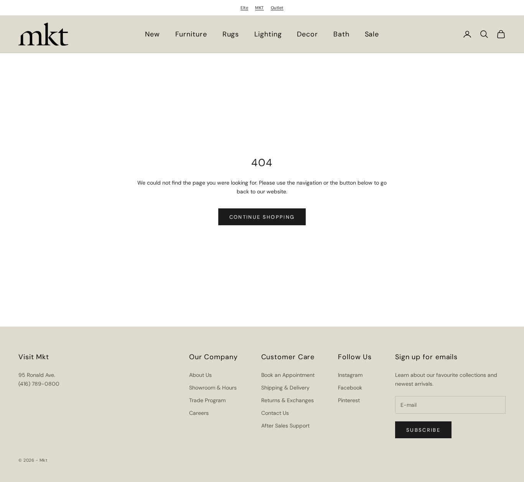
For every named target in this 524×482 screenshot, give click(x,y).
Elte (244, 7)
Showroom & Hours (213, 387)
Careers (199, 412)
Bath (341, 34)
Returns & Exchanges (287, 400)
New (152, 34)
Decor (307, 34)
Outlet (277, 7)
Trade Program (207, 400)
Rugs (230, 34)
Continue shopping (262, 217)
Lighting (268, 34)
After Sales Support (285, 425)
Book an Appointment (288, 374)
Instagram (350, 374)
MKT (259, 7)
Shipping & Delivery (285, 387)
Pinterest (349, 400)
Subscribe (423, 430)
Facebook (350, 387)
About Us (200, 374)
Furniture (191, 34)
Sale (372, 34)
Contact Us (275, 412)
